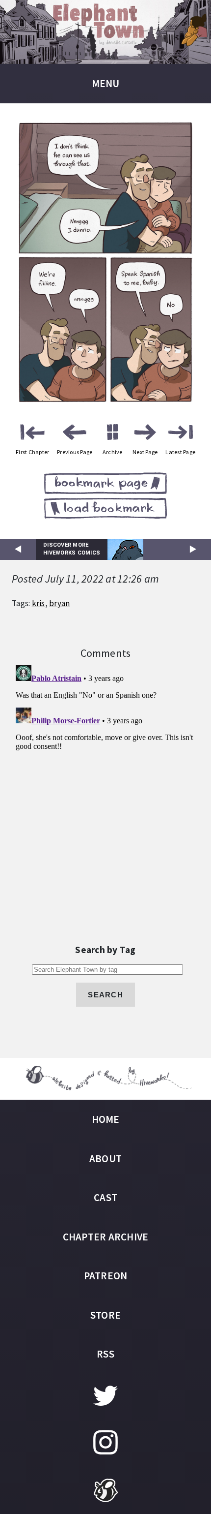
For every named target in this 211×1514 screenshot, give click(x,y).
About (105, 1158)
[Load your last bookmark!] (105, 510)
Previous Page (74, 452)
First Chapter (32, 452)
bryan (59, 603)
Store (105, 1315)
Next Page (145, 452)
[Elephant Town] (105, 32)
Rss (105, 1353)
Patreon (106, 1275)
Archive (113, 452)
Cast (105, 1197)
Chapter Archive (106, 1236)
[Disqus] (105, 784)
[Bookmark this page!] (105, 485)
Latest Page (180, 452)
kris (38, 603)
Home (106, 1119)
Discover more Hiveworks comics (71, 549)
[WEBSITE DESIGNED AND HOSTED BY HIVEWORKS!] (105, 1079)
